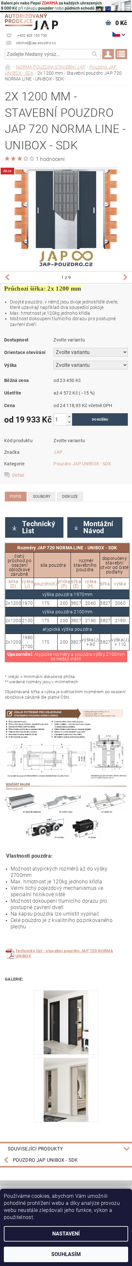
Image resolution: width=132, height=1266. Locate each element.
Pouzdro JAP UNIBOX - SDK (82, 463)
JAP (58, 452)
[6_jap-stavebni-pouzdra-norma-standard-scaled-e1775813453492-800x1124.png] (66, 1022)
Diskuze (70, 496)
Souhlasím (66, 1254)
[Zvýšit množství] (69, 416)
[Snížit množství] (69, 422)
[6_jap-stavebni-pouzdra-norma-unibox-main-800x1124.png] (66, 1089)
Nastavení (66, 1234)
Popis (15, 496)
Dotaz (18, 475)
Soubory (41, 496)
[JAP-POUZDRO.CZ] (31, 20)
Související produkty (35, 1149)
